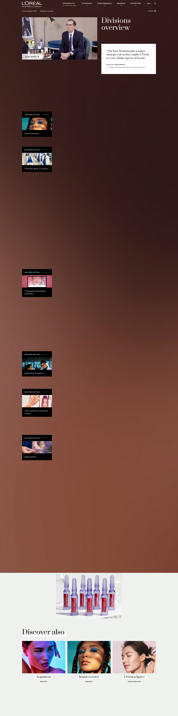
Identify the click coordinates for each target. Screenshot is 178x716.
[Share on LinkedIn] (148, 13)
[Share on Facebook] (142, 13)
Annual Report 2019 (29, 11)
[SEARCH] (155, 3)
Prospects (70, 4)
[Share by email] (151, 13)
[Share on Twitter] (145, 13)
